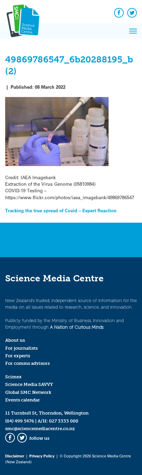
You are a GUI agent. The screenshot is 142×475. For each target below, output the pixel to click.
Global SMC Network (28, 392)
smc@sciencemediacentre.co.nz (40, 428)
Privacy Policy (41, 455)
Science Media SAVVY (29, 384)
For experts (17, 355)
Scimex (13, 376)
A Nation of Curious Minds (76, 327)
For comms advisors (27, 363)
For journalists (21, 348)
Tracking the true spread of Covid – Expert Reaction (60, 210)
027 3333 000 (63, 421)
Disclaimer (14, 455)
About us (15, 340)
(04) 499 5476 (19, 421)
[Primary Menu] (133, 31)
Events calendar (22, 400)
